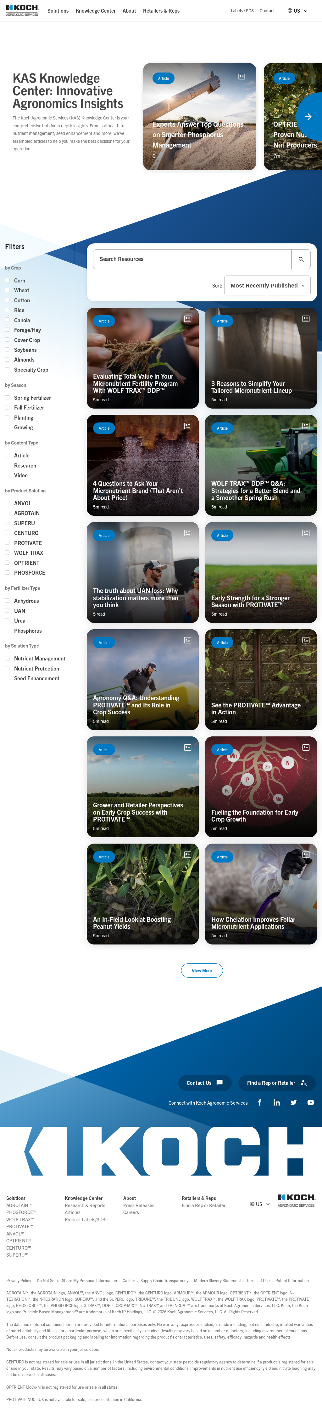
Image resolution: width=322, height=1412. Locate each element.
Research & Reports (85, 1205)
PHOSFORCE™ (21, 1212)
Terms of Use (258, 1280)
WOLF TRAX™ (20, 1219)
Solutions (58, 10)
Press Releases (138, 1205)
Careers (131, 1212)
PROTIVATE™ (19, 1226)
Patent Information (292, 1280)
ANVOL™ (15, 1233)
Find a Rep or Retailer (203, 1205)
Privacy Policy (18, 1280)
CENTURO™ (18, 1248)
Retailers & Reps (161, 10)
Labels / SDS (242, 10)
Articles (72, 1212)
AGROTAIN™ (19, 1205)
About (129, 10)
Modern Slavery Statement (217, 1280)
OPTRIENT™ (18, 1240)
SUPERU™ (17, 1255)
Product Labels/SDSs (86, 1219)
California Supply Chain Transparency (155, 1280)
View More (202, 970)
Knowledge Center (96, 10)
